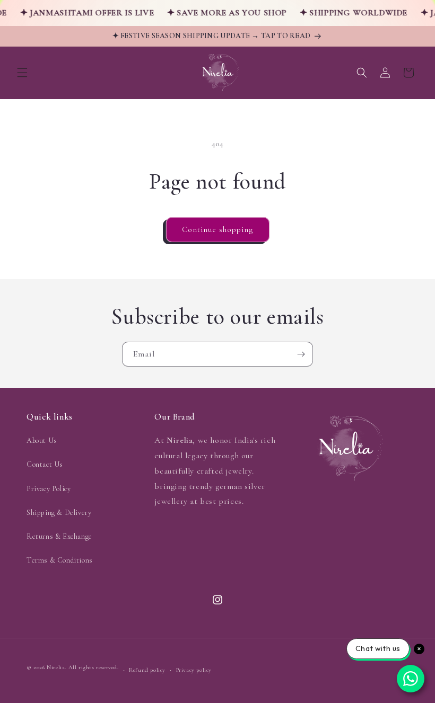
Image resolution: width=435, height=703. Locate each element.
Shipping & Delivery (59, 512)
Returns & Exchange (59, 536)
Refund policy (147, 669)
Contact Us (45, 464)
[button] (22, 72)
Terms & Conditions (60, 560)
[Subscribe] (300, 354)
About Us (42, 440)
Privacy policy (194, 669)
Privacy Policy (49, 488)
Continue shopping (218, 229)
